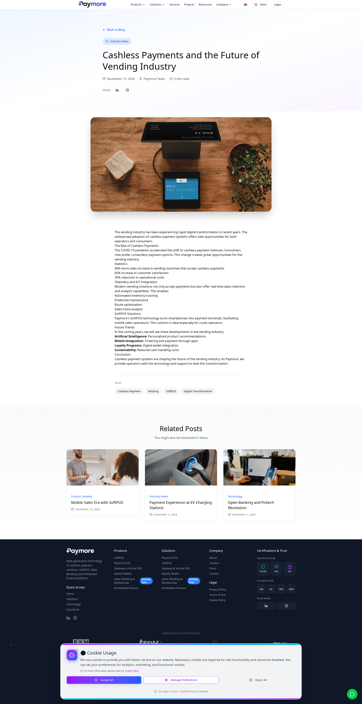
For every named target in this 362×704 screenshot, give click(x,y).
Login (277, 4)
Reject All (261, 680)
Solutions (155, 4)
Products (136, 4)
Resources (205, 4)
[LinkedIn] (266, 605)
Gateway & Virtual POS (128, 568)
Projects (189, 4)
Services (174, 4)
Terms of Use (217, 595)
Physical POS (122, 563)
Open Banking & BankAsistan (132, 580)
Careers (214, 563)
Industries (72, 609)
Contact (214, 573)
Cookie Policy (217, 600)
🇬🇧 (245, 4)
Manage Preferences (184, 680)
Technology (73, 604)
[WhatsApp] (352, 694)
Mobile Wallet (122, 573)
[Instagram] (286, 605)
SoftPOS (119, 558)
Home (70, 593)
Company (222, 4)
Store (263, 4)
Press (212, 568)
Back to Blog (116, 30)
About (213, 558)
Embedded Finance (126, 588)
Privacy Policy (217, 589)
